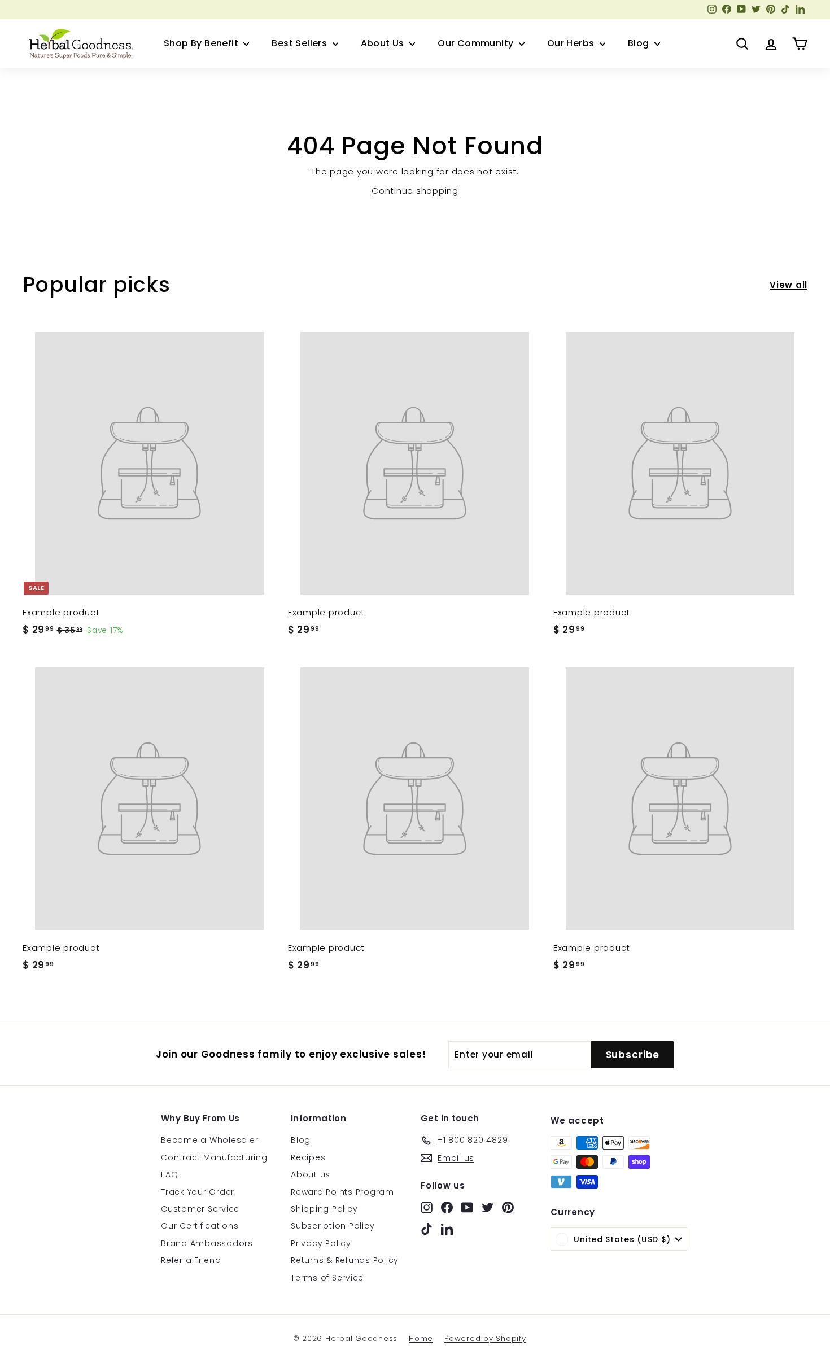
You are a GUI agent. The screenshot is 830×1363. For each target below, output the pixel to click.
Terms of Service (327, 1277)
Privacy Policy (321, 1243)
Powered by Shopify (485, 1338)
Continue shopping (415, 190)
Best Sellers (300, 43)
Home (421, 1338)
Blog (640, 43)
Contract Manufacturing (214, 1157)
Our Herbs (572, 43)
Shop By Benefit (202, 43)
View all (788, 285)
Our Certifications (200, 1225)
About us (310, 1174)
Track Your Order (197, 1192)
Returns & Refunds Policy (345, 1260)
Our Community (477, 43)
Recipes (308, 1157)
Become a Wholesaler (209, 1140)
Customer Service (200, 1209)
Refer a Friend (191, 1260)
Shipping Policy (324, 1209)
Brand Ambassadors (207, 1243)
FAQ (169, 1174)
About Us (384, 43)
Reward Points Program (342, 1192)
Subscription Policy (332, 1225)
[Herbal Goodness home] (79, 43)
